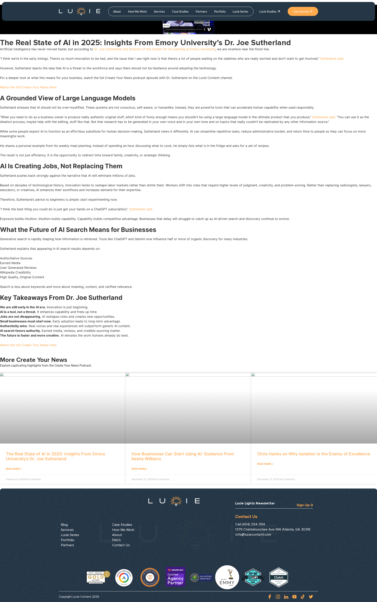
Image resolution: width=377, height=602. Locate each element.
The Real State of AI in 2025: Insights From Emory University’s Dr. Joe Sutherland (55, 456)
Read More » (14, 468)
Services (159, 11)
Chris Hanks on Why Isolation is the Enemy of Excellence (313, 453)
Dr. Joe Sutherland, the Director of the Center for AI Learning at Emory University (154, 49)
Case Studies (180, 11)
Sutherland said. (332, 58)
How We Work (137, 11)
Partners (201, 11)
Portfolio (220, 11)
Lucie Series (240, 11)
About (117, 11)
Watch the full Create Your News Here (28, 87)
